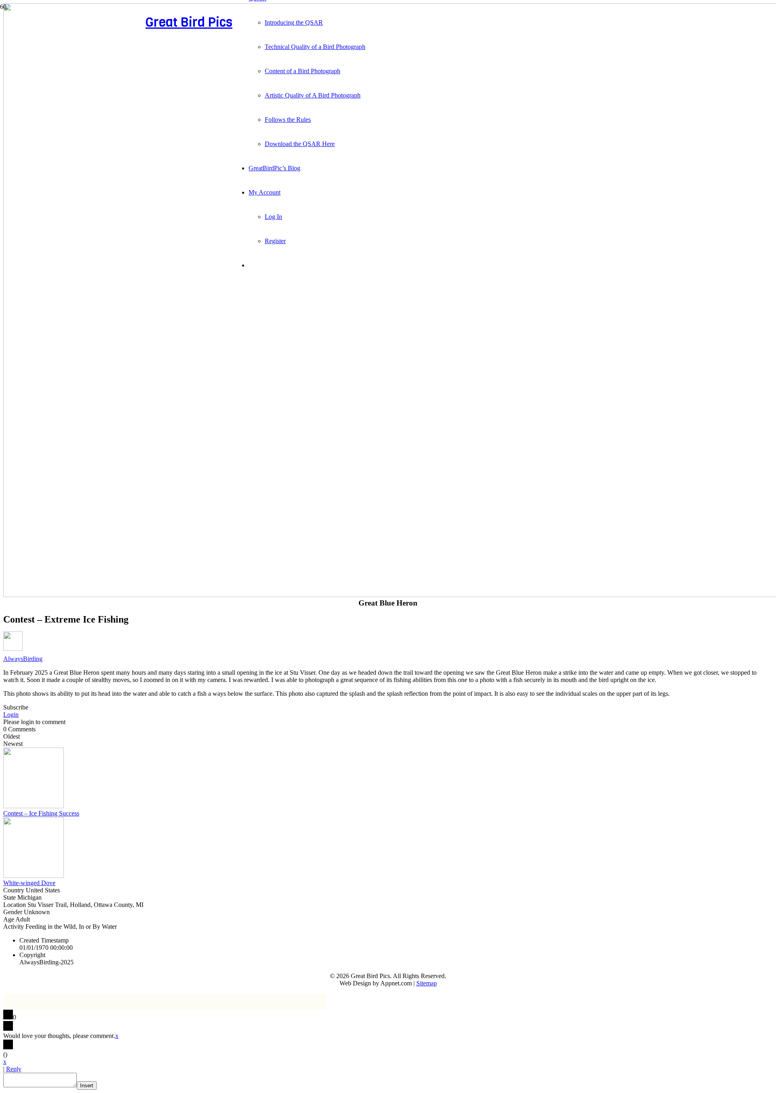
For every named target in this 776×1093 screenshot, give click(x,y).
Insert (86, 1085)
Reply (13, 1068)
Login (11, 714)
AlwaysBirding (22, 658)
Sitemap (426, 983)
